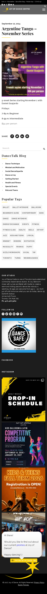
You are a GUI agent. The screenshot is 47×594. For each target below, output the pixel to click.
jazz (5, 235)
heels (31, 230)
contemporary (29, 213)
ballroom (36, 207)
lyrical (30, 235)
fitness (35, 224)
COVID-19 (38, 1)
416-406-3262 (10, 301)
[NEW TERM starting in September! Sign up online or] (23, 489)
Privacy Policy (39, 582)
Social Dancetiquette (14, 171)
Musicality (8, 247)
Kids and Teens (11, 190)
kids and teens (17, 235)
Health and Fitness (13, 183)
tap (34, 252)
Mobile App (30, 1)
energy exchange (11, 224)
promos (20, 247)
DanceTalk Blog (20, 1)
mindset (6, 241)
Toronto (7, 258)
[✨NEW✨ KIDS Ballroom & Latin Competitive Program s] (23, 444)
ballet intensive (20, 207)
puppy (29, 247)
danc (41, 213)
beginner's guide (11, 213)
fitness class (9, 230)
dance (6, 219)
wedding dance (31, 258)
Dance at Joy (10, 175)
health (22, 230)
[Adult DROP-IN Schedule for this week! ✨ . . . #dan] (23, 399)
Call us (4, 1)
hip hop (40, 230)
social (26, 252)
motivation (29, 241)
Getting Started (11, 179)
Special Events (11, 186)
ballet (6, 207)
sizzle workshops (11, 252)
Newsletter (10, 1)
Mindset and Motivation (15, 167)
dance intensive (19, 219)
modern (17, 241)
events (25, 224)
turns (18, 258)
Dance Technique (12, 164)
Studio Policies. (23, 585)
